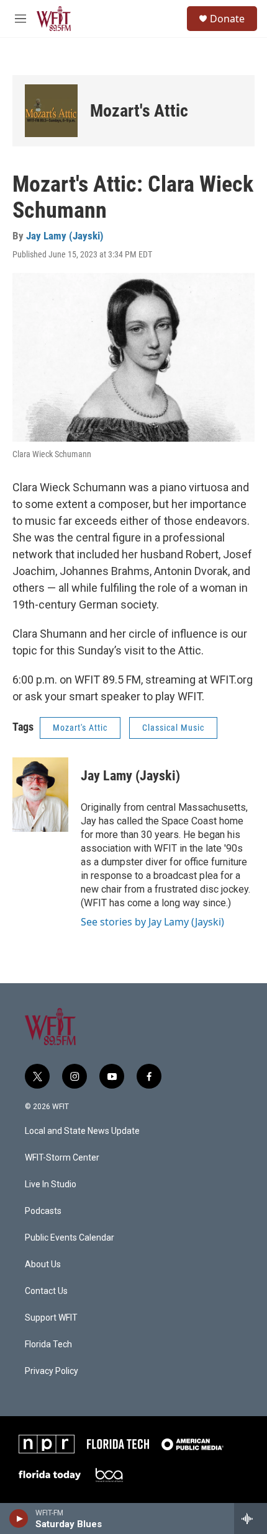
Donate (227, 18)
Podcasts (43, 1211)
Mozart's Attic (139, 110)
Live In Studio (50, 1184)
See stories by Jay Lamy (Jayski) (152, 922)
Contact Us (46, 1291)
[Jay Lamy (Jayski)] (40, 794)
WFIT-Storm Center (62, 1157)
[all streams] (250, 1518)
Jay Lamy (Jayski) (65, 236)
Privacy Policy (51, 1371)
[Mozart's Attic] (51, 110)
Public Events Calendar (69, 1237)
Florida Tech (48, 1344)
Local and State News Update (82, 1131)
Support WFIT (51, 1317)
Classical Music (173, 728)
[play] (19, 1518)
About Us (43, 1264)
